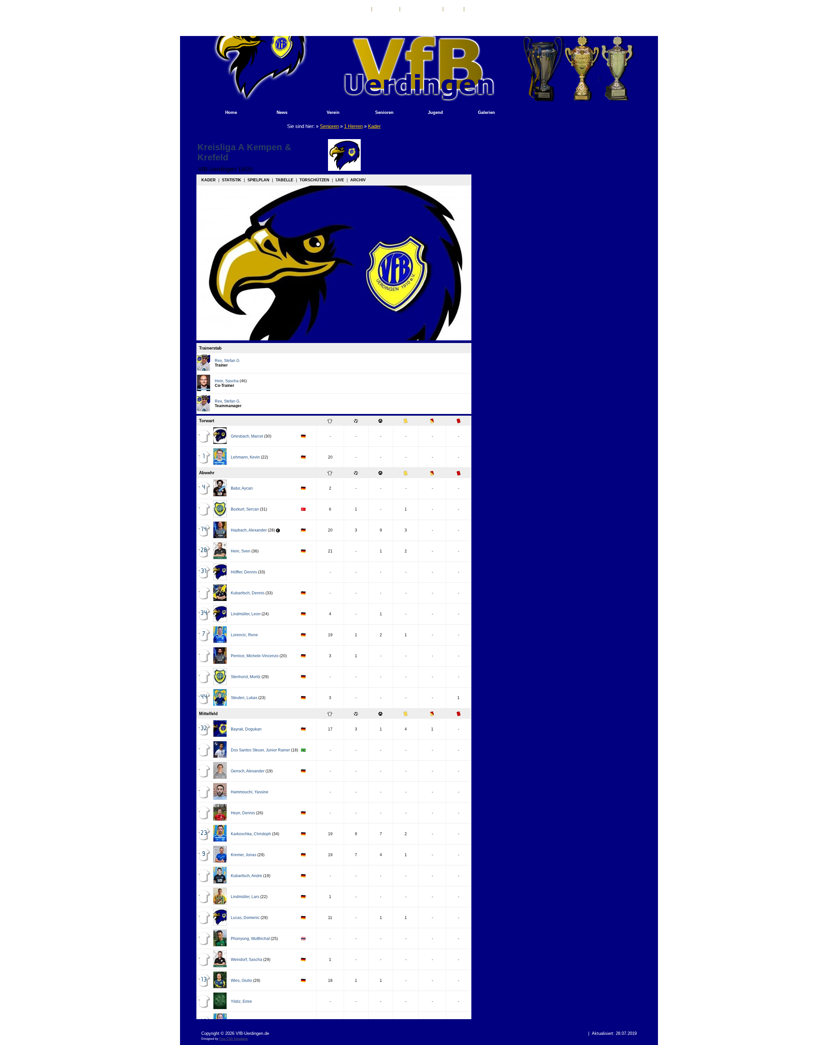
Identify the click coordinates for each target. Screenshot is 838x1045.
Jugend (435, 112)
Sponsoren (477, 9)
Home (231, 112)
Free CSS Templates (233, 1038)
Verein (333, 112)
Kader (374, 126)
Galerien (486, 112)
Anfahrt (453, 9)
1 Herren (353, 126)
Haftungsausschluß (421, 9)
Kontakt (361, 9)
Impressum (385, 9)
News (282, 112)
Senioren (384, 112)
